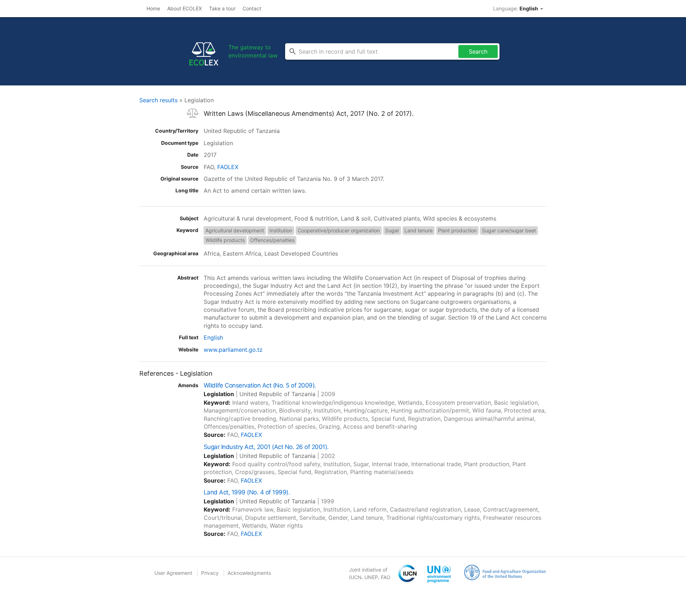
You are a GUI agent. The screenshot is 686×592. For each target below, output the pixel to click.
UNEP (371, 577)
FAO (386, 577)
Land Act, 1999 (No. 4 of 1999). (247, 492)
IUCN (355, 577)
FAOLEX (227, 167)
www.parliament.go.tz (233, 349)
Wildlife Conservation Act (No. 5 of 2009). (260, 385)
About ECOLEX (184, 8)
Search (478, 51)
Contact (252, 8)
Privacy (210, 573)
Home (153, 8)
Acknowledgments (249, 573)
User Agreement (173, 573)
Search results (158, 100)
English (213, 337)
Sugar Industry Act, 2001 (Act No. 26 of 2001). (266, 446)
